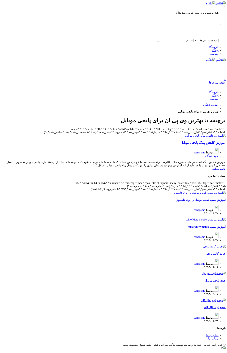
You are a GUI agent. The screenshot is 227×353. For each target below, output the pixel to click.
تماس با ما (212, 335)
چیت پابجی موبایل (215, 280)
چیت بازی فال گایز (215, 307)
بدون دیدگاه (211, 155)
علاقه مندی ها (217, 81)
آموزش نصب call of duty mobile (206, 226)
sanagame (199, 152)
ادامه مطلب (218, 168)
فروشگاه (213, 46)
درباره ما (213, 338)
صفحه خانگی (210, 104)
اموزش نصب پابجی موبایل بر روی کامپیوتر (201, 199)
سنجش (214, 53)
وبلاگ (215, 50)
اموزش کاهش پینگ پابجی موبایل (203, 142)
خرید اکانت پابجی (216, 253)
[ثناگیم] (216, 3)
